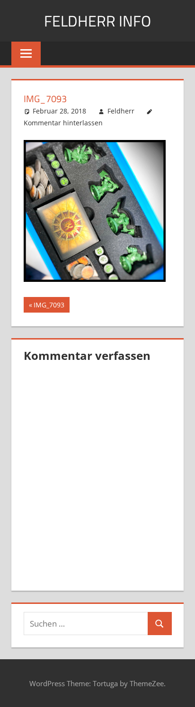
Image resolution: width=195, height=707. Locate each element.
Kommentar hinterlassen (63, 122)
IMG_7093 (50, 306)
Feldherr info (97, 20)
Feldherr (120, 110)
